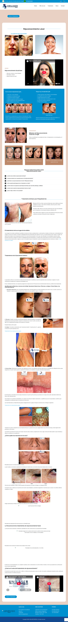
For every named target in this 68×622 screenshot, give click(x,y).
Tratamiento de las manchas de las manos (13, 331)
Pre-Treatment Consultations (24, 609)
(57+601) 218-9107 (8, 1)
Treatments (21, 612)
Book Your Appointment (23, 614)
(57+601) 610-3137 (16, 1)
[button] (34, 176)
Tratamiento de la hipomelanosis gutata (12, 405)
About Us (20, 611)
